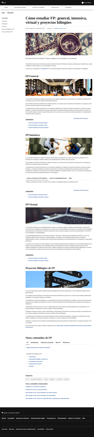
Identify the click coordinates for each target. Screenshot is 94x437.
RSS (83, 418)
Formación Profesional (36, 379)
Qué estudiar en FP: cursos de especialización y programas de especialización (47, 398)
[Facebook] (4, 424)
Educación (10, 12)
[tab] (58, 178)
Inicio (3, 12)
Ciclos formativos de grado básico (38, 122)
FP (27, 379)
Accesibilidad (40, 429)
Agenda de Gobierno (22, 418)
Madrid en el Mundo (74, 418)
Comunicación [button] (55, 7)
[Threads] (43, 424)
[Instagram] (8, 424)
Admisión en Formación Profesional (36, 386)
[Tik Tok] (30, 424)
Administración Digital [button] (20, 7)
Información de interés (35, 363)
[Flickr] (35, 424)
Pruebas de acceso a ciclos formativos (36, 389)
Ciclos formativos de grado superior (38, 127)
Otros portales (49, 429)
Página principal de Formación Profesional (38, 347)
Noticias (31, 366)
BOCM (4, 418)
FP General (4, 21)
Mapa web (11, 429)
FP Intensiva (4, 23)
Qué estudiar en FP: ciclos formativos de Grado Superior (41, 392)
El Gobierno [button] (68, 7)
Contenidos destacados (36, 361)
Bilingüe (52, 379)
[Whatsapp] (26, 424)
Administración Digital (38, 418)
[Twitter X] (13, 424)
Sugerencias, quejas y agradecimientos (26, 429)
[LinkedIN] (21, 424)
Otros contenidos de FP (7, 31)
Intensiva (59, 379)
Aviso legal (4, 429)
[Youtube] (17, 424)
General (66, 379)
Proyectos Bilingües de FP (8, 29)
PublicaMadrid (61, 418)
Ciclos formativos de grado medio (37, 125)
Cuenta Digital (87, 2)
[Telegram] (39, 424)
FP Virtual (4, 26)
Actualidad (11, 418)
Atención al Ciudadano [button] (39, 7)
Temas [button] (6, 7)
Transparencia (51, 418)
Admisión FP (45, 68)
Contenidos (32, 356)
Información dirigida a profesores (38, 359)
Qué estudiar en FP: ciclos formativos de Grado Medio (41, 395)
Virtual (46, 379)
